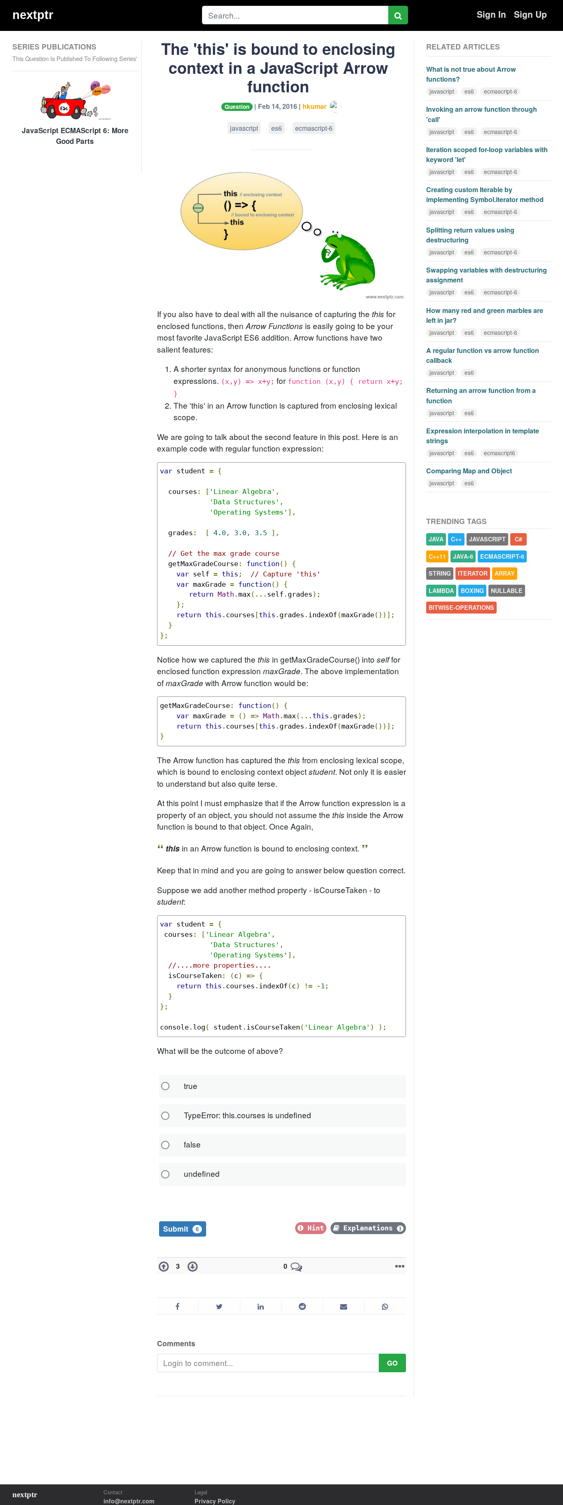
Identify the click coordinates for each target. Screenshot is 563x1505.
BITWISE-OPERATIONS (461, 607)
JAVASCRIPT (487, 539)
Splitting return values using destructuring (470, 235)
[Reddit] (302, 1306)
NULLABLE (507, 590)
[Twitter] (219, 1306)
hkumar (315, 106)
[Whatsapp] (385, 1306)
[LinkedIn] (261, 1306)
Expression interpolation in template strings (482, 435)
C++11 (437, 556)
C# (518, 539)
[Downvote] (190, 1266)
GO (392, 1363)
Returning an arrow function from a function (481, 395)
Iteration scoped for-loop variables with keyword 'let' (487, 154)
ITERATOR (473, 573)
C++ (456, 539)
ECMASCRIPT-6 (502, 556)
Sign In (491, 14)
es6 (276, 128)
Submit (181, 1228)
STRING (440, 573)
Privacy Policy (215, 1501)
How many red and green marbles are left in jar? (484, 315)
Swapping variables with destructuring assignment (486, 275)
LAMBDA (441, 590)
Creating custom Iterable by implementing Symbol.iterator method (485, 194)
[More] (398, 1266)
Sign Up (530, 14)
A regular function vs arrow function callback (482, 355)
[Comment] (296, 1266)
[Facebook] (178, 1306)
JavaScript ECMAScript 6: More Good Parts (75, 135)
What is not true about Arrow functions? (471, 74)
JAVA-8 (463, 556)
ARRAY (505, 573)
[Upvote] (165, 1266)
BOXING (472, 590)
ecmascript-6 (314, 128)
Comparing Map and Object (469, 470)
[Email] (343, 1306)
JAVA (436, 539)
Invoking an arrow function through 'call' (481, 114)
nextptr (32, 14)
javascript (244, 128)
